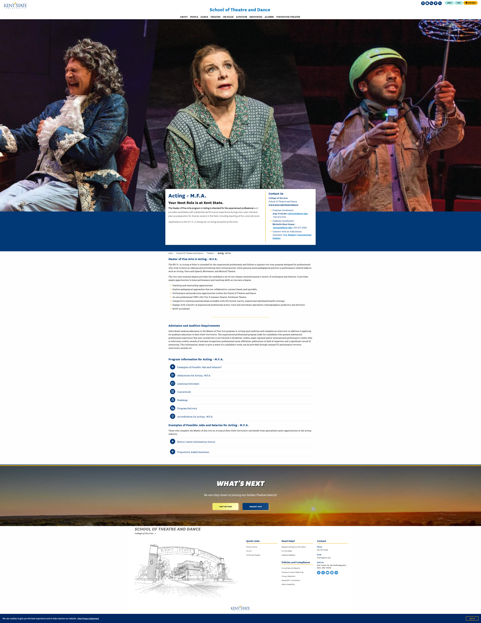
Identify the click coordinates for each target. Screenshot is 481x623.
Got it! (472, 618)
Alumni (249, 550)
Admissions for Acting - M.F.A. (194, 375)
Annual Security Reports (291, 568)
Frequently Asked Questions (193, 452)
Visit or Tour (225, 506)
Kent (170, 253)
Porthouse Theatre (253, 555)
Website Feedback (288, 555)
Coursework (184, 391)
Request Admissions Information (294, 546)
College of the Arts (144, 533)
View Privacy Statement (88, 618)
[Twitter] (323, 572)
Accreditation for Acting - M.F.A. (195, 416)
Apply (449, 2)
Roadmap (182, 400)
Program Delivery (187, 408)
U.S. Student (289, 235)
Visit (459, 2)
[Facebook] (319, 572)
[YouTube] (327, 572)
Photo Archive (251, 546)
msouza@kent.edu (282, 227)
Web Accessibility (288, 584)
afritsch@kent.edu (297, 213)
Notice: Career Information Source (196, 441)
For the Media (287, 550)
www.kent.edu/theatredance (283, 204)
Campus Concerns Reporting (292, 572)
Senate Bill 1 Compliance (291, 580)
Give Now (471, 2)
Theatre (210, 253)
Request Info (255, 506)
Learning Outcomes (188, 383)
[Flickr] (332, 572)
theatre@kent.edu (324, 557)
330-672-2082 (322, 549)
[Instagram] (336, 572)
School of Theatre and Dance (240, 9)
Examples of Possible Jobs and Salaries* (199, 367)
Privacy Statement (288, 576)
